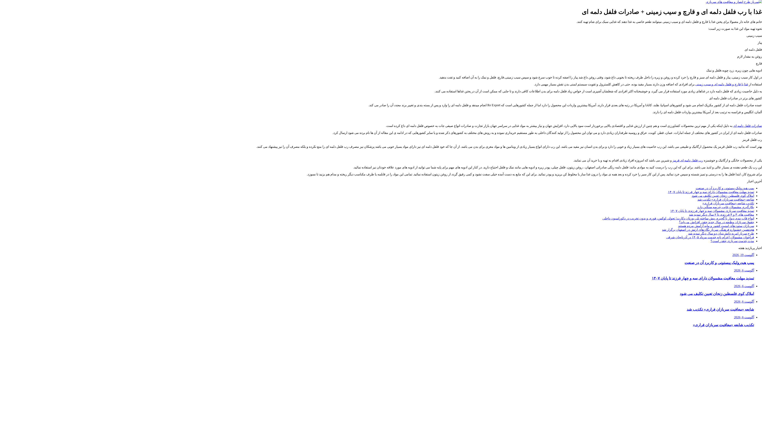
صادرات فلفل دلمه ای (747, 126)
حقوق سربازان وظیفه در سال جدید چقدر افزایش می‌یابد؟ (716, 222)
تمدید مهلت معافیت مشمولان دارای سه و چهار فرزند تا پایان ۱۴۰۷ (711, 192)
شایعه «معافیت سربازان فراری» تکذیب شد (726, 199)
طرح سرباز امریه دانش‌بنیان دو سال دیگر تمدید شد (721, 233)
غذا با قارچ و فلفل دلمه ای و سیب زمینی (721, 84)
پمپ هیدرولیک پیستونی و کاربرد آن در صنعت (725, 188)
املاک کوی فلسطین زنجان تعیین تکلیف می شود (723, 195)
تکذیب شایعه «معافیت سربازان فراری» (728, 203)
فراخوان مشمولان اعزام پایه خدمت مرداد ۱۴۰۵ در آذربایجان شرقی (710, 237)
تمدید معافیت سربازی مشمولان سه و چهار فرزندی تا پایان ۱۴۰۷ (712, 211)
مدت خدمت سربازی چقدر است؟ (732, 241)
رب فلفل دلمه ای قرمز (688, 160)
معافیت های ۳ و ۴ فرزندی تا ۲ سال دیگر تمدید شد (721, 214)
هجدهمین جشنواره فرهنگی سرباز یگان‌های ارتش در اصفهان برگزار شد (708, 229)
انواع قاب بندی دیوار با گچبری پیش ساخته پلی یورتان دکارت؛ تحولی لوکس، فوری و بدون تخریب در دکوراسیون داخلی (678, 218)
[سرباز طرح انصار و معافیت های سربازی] (734, 2)
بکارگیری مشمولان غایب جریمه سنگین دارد (725, 207)
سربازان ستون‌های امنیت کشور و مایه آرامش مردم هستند (716, 226)
